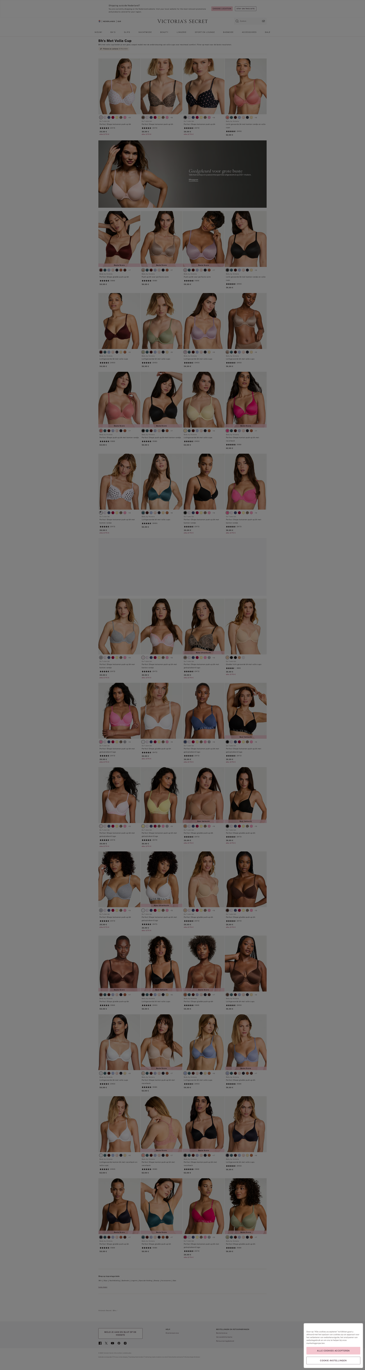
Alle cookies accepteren (333, 1350)
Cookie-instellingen (333, 1360)
